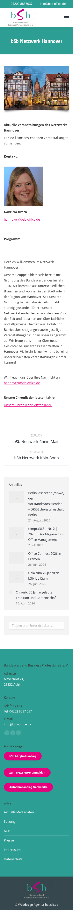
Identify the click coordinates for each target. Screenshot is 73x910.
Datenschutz (13, 859)
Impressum (12, 850)
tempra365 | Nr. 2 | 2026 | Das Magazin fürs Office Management (46, 534)
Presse (9, 840)
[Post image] (16, 497)
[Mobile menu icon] (66, 17)
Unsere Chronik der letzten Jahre (28, 405)
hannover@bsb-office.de (22, 219)
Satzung (10, 821)
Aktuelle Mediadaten (19, 812)
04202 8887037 (22, 3)
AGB (7, 831)
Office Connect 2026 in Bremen (44, 556)
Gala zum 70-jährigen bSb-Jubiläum (43, 576)
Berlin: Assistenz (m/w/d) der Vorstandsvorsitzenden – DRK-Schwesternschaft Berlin (46, 504)
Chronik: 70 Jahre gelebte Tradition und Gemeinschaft (36, 595)
